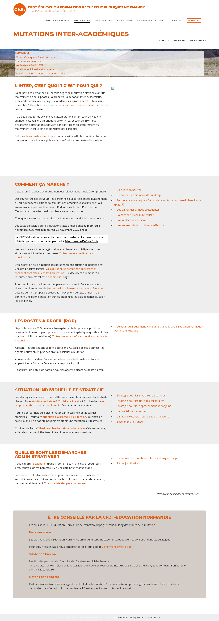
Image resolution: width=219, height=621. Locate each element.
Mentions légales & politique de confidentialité (139, 617)
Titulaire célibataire (69, 401)
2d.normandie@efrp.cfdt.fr (118, 547)
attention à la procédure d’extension (64, 417)
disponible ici (54, 277)
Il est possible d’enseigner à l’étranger (62, 428)
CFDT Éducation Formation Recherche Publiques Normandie (86, 7)
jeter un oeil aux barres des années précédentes (76, 288)
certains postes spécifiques (38, 136)
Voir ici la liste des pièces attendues (65, 483)
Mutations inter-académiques (189, 40)
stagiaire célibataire (44, 401)
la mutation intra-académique (76, 105)
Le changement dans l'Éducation (53, 10)
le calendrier (39, 463)
